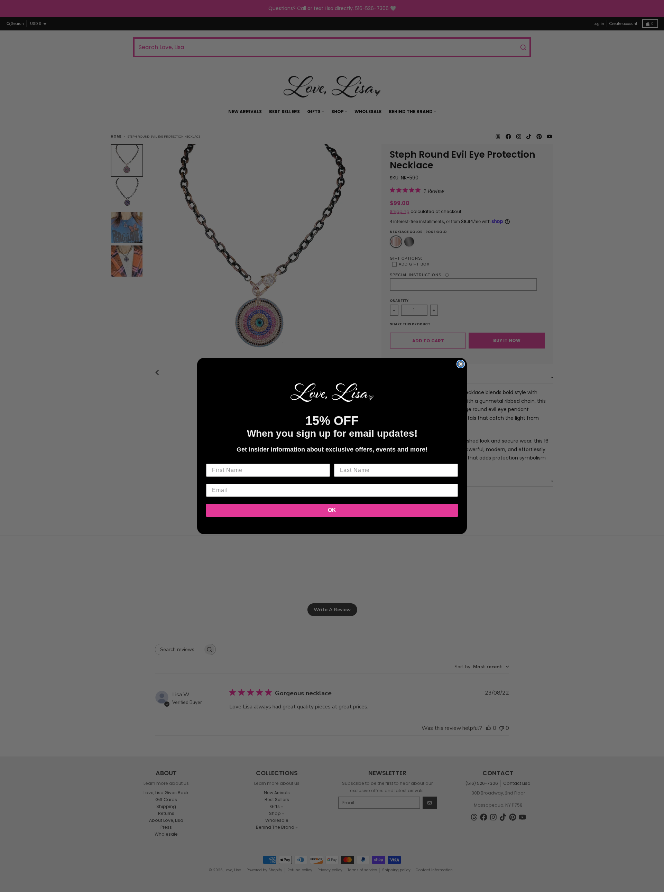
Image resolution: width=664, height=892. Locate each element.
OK (332, 510)
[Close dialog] (460, 364)
